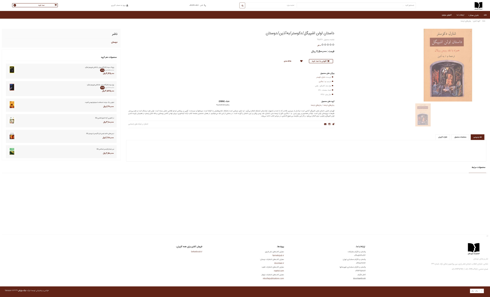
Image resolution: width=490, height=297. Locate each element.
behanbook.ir (196, 251)
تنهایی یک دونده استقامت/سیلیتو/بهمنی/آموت (99, 102)
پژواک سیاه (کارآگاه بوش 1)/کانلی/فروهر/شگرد (99, 67)
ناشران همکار (474, 15)
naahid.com (279, 270)
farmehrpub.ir (278, 255)
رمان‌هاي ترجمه (466, 21)
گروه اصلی (476, 21)
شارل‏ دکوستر (320, 77)
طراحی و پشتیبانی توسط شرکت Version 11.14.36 (27, 290)
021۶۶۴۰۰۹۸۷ (194, 5)
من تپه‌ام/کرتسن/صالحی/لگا (105, 149)
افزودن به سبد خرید (319, 61)
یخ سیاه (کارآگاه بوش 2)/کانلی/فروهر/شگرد (100, 85)
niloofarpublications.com (273, 278)
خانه (483, 21)
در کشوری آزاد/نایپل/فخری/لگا (104, 118)
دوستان (114, 42)
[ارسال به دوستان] (324, 124)
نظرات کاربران (442, 137)
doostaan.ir (279, 263)
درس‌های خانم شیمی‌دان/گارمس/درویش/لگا (100, 133)
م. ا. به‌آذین (322, 81)
